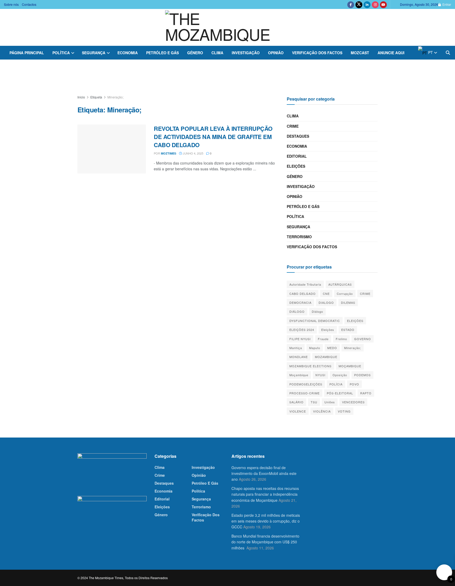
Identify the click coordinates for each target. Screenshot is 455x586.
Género (195, 52)
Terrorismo (299, 236)
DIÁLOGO (297, 311)
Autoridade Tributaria (305, 284)
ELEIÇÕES (355, 321)
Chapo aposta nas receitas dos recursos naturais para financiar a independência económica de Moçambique (265, 494)
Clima (217, 52)
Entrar (446, 4)
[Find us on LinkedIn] (367, 4)
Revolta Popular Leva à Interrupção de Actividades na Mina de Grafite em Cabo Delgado (213, 136)
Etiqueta (96, 97)
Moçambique (298, 375)
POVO (354, 384)
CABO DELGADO (302, 293)
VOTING (344, 411)
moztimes (168, 153)
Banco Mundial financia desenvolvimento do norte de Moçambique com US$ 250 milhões (265, 541)
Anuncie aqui (391, 52)
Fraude (323, 339)
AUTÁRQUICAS (340, 284)
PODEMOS (362, 375)
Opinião (276, 52)
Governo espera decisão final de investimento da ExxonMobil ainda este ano (263, 473)
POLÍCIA (336, 384)
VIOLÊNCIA (322, 411)
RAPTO (366, 393)
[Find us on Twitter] (358, 4)
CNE (326, 293)
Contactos (29, 4)
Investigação (246, 52)
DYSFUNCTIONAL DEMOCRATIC (314, 321)
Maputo (314, 348)
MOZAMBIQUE (326, 357)
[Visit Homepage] (227, 27)
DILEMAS (348, 302)
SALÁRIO (296, 402)
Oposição (340, 375)
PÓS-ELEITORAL (340, 393)
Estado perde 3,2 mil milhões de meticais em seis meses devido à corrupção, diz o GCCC (265, 521)
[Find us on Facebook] (350, 4)
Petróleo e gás (162, 52)
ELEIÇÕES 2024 (301, 329)
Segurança (93, 52)
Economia (127, 52)
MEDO (332, 348)
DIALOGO (326, 302)
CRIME (365, 293)
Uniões (329, 402)
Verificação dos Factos (317, 52)
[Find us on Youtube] (383, 4)
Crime (293, 126)
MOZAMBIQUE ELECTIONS (310, 366)
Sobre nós (11, 4)
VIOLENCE (297, 411)
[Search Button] (448, 52)
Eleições (296, 166)
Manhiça (295, 348)
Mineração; (115, 97)
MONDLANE (298, 357)
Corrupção (345, 293)
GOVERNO (362, 339)
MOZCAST (360, 52)
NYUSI (320, 375)
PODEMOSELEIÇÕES (305, 384)
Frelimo (341, 339)
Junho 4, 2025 (192, 153)
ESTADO (347, 329)
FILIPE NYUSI (300, 339)
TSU (314, 402)
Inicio (81, 97)
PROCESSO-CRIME (304, 393)
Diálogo (317, 311)
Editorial (297, 156)
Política (61, 52)
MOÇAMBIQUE (350, 366)
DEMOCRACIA (300, 302)
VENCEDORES (353, 402)
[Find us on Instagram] (375, 4)
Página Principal (26, 52)
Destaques (298, 136)
